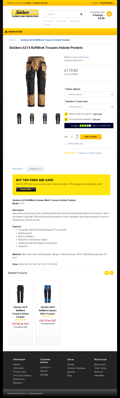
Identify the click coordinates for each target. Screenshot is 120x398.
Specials (71, 372)
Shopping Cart (75, 21)
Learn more (97, 114)
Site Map (44, 375)
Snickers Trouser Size (77, 101)
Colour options (73, 89)
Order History (100, 368)
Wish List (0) (48, 21)
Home (12, 40)
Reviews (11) (35, 169)
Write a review (95, 153)
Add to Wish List (75, 143)
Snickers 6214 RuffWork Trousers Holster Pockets (45, 40)
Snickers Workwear (80, 57)
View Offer (26, 189)
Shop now (96, 119)
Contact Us (45, 367)
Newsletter (99, 375)
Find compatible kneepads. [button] (80, 119)
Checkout (47, 25)
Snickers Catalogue (76, 368)
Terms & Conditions (22, 375)
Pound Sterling (106, 3)
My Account (61, 21)
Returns (43, 371)
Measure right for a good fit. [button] (80, 114)
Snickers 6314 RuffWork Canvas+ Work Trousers (48, 310)
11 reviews (81, 153)
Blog (69, 375)
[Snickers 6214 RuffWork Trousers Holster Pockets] (36, 107)
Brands (70, 364)
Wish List (98, 372)
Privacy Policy (19, 372)
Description (17, 169)
